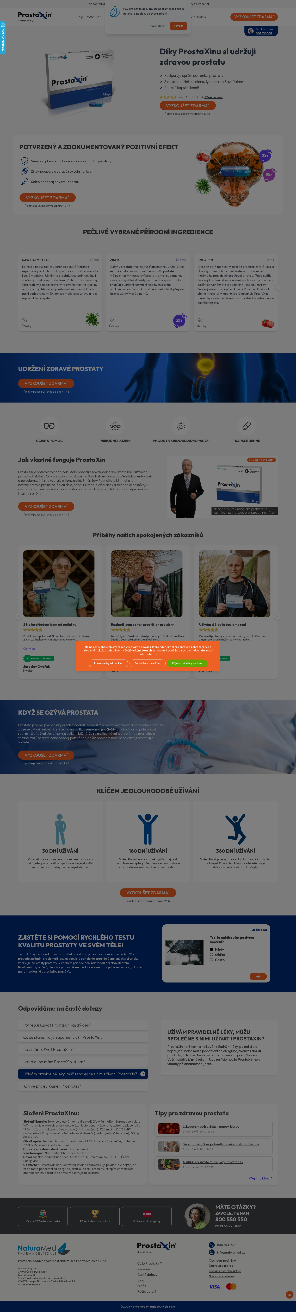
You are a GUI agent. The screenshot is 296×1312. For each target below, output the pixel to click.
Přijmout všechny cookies (187, 663)
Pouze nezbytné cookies (108, 663)
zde (154, 654)
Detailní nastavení (145, 663)
